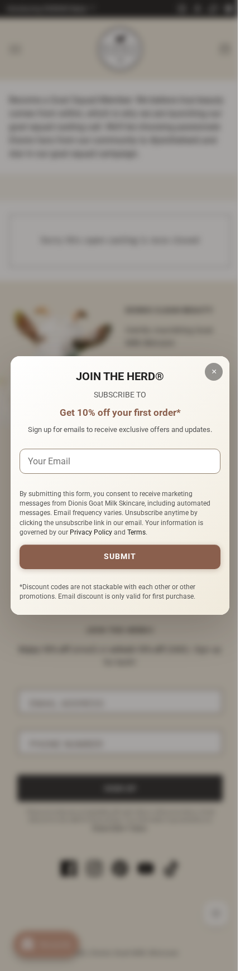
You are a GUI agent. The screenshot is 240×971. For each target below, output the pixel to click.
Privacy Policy (91, 532)
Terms (136, 532)
